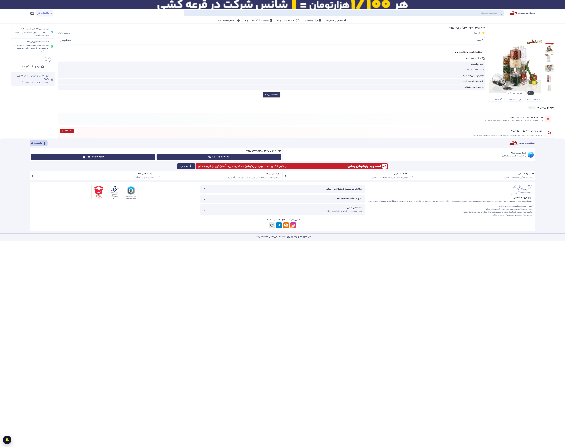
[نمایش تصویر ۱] (549, 47)
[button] (281, 13)
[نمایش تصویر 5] (549, 87)
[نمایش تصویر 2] (549, 57)
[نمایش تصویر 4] (549, 77)
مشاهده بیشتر (271, 94)
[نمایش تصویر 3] (549, 67)
